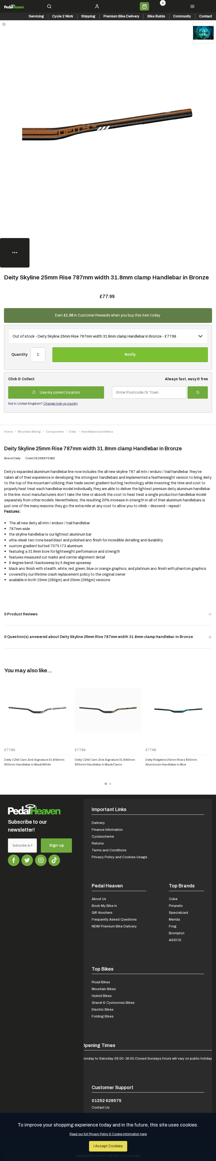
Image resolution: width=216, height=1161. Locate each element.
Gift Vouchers (102, 912)
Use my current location (60, 392)
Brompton (176, 933)
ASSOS (175, 939)
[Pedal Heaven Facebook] (13, 860)
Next (207, 734)
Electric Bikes (103, 1009)
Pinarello (176, 905)
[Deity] (203, 33)
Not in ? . (43, 403)
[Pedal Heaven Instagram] (41, 860)
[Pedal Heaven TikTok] (54, 860)
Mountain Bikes (104, 988)
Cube (173, 898)
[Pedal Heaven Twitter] (27, 860)
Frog (172, 926)
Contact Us (101, 1107)
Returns (98, 843)
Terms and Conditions (109, 850)
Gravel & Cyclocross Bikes (113, 1002)
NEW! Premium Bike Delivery (114, 926)
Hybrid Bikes (102, 995)
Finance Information (107, 829)
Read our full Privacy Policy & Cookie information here (108, 1134)
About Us (99, 898)
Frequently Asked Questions (114, 919)
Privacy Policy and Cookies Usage (119, 856)
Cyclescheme (103, 836)
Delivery (98, 822)
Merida (174, 919)
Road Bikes (101, 982)
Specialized (178, 912)
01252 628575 (106, 1100)
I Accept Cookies (108, 1146)
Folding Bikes (103, 1016)
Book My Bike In (104, 905)
